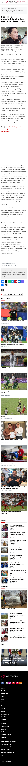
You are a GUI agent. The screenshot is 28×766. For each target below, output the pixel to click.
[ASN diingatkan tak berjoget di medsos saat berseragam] (4, 580)
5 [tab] (18, 667)
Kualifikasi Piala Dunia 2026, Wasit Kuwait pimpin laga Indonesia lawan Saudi (12, 391)
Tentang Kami (5, 749)
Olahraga (12, 8)
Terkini (3, 520)
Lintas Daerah (5, 714)
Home (6, 8)
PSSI (20, 294)
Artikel (3, 732)
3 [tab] (14, 667)
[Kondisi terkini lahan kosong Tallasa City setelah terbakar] (4, 557)
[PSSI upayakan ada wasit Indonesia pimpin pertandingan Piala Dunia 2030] (14, 453)
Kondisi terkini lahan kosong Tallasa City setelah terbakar (17, 557)
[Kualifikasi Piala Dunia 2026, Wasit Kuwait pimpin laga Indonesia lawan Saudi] (14, 381)
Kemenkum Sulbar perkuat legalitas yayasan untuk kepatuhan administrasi (17, 534)
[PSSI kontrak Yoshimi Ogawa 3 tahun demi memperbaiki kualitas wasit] (14, 430)
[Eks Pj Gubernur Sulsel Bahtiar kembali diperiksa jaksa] (4, 527)
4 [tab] (16, 667)
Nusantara (4, 702)
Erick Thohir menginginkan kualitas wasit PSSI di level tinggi (12, 11)
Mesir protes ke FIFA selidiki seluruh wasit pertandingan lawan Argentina (12, 343)
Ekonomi (3, 719)
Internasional (5, 726)
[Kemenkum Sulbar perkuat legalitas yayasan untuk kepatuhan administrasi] (4, 535)
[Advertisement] (14, 148)
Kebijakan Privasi (6, 744)
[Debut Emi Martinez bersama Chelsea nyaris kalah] (4, 565)
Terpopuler (4, 693)
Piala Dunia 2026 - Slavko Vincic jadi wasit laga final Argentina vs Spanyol (12, 319)
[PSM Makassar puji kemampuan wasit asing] (14, 406)
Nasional (3, 737)
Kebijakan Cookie (6, 747)
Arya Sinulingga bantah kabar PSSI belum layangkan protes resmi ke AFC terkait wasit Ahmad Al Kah (13, 486)
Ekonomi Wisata (6, 734)
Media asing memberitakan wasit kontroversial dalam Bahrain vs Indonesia (11, 511)
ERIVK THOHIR (8, 294)
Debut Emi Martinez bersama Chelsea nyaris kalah (16, 564)
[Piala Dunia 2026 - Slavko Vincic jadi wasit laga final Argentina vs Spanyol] (14, 311)
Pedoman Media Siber (7, 752)
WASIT (15, 294)
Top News (4, 586)
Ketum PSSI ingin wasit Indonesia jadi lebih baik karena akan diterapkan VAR (12, 129)
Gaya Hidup (4, 717)
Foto (2, 644)
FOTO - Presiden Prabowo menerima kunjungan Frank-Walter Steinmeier (14, 660)
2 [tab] (11, 667)
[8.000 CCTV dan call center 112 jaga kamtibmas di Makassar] (4, 542)
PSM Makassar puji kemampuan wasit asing (13, 415)
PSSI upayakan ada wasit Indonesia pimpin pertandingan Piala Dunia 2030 (13, 462)
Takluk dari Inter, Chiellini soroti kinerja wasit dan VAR (13, 366)
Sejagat (3, 729)
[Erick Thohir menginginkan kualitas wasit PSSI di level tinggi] (14, 599)
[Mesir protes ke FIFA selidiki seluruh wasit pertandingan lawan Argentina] (14, 334)
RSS (2, 755)
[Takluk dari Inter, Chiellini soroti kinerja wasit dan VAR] (14, 358)
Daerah (3, 706)
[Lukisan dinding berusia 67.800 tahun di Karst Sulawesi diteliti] (4, 550)
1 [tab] (9, 667)
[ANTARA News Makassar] (15, 2)
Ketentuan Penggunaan (8, 741)
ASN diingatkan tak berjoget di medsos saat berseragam (16, 579)
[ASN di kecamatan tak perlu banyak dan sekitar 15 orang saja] (4, 572)
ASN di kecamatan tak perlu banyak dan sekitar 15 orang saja (17, 572)
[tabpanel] (14, 657)
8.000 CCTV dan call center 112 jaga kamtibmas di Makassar (17, 542)
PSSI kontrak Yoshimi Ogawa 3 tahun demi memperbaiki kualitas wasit (12, 438)
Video (3, 699)
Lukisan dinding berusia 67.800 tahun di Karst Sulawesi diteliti (16, 549)
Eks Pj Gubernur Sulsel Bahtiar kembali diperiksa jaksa (17, 526)
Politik (3, 711)
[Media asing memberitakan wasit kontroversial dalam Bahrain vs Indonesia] (14, 502)
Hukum (3, 708)
